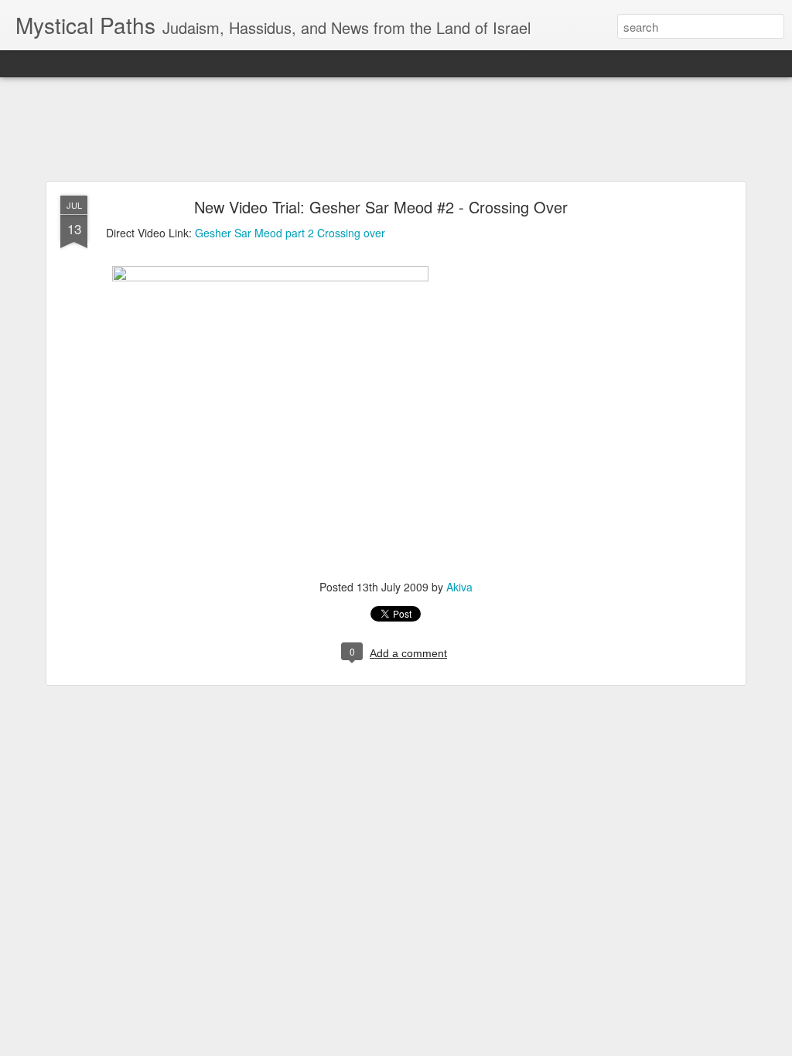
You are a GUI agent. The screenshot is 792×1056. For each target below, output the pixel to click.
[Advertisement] (396, 130)
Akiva (459, 586)
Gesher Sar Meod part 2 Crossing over (290, 232)
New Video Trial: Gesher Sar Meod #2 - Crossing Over (381, 207)
